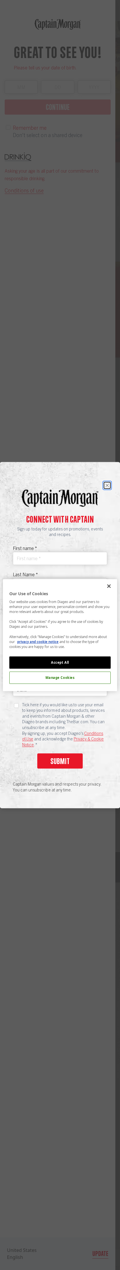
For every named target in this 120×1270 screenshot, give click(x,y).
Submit (60, 761)
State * (20, 679)
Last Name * (25, 574)
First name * (25, 548)
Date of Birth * (27, 600)
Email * (20, 627)
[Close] (107, 485)
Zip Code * (23, 653)
